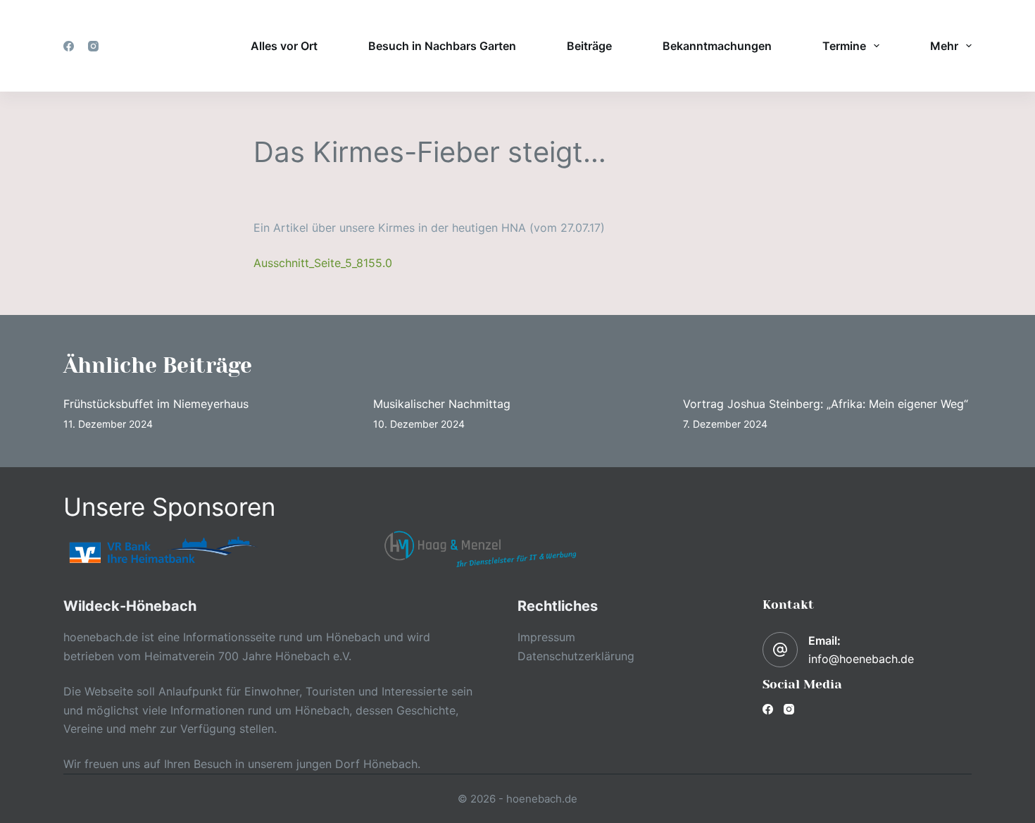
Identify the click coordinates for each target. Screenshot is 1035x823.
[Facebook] (68, 46)
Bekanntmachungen (717, 46)
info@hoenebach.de (861, 659)
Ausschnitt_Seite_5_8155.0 (322, 263)
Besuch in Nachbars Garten (442, 46)
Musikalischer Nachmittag (441, 404)
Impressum (546, 637)
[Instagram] (93, 46)
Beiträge (589, 46)
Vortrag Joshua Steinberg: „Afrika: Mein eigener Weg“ (825, 404)
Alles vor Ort (284, 46)
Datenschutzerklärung (576, 656)
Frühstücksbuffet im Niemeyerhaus (156, 404)
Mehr (944, 46)
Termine (844, 46)
